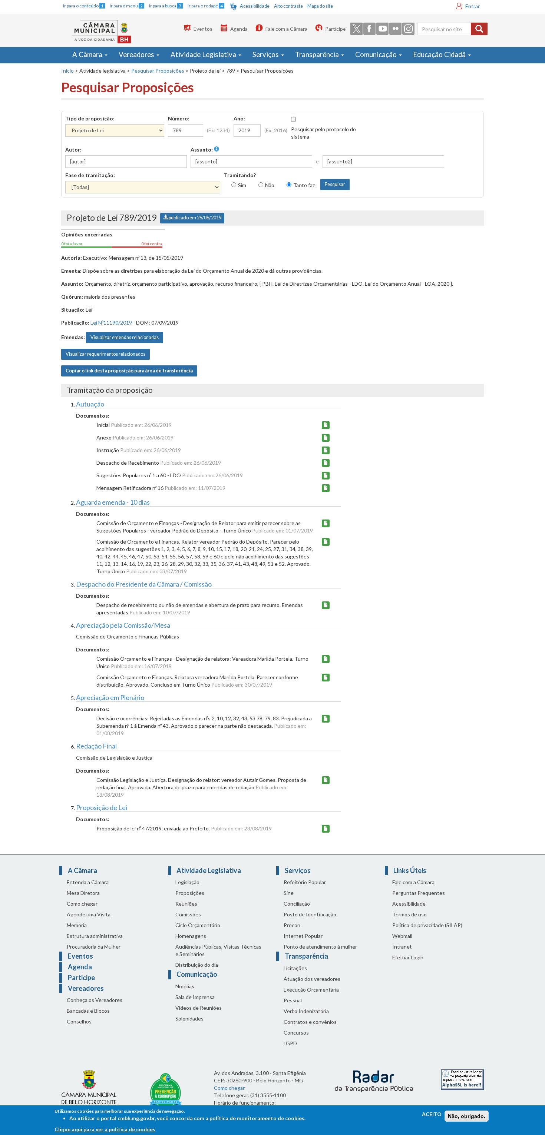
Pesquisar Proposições (157, 70)
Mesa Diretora (83, 893)
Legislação (187, 882)
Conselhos (79, 1021)
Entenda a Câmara (88, 882)
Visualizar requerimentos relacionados (105, 354)
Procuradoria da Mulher (93, 946)
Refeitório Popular (305, 882)
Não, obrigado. (466, 1116)
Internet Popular (303, 936)
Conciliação (297, 903)
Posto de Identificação (310, 914)
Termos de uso (409, 914)
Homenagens (190, 936)
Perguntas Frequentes (418, 893)
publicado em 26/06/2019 (194, 217)
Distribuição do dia (196, 965)
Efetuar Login (407, 957)
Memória (77, 925)
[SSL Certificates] (462, 1079)
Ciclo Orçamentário (197, 925)
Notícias (184, 986)
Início (67, 70)
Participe (335, 29)
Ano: (239, 118)
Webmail (402, 936)
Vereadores (137, 54)
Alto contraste (288, 6)
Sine (289, 893)
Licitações (295, 968)
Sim (242, 185)
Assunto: (202, 149)
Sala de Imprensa (195, 997)
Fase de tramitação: (90, 175)
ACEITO (432, 1114)
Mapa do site (320, 6)
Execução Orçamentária (311, 989)
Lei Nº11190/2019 (111, 322)
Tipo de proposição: (90, 118)
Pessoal (293, 1000)
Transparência (317, 54)
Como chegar (82, 903)
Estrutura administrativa (95, 936)
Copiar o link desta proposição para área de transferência (129, 371)
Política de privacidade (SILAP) (427, 925)
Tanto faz (304, 185)
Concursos (296, 1032)
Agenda (239, 29)
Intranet (402, 946)
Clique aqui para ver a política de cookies (104, 1129)
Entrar (472, 6)
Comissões (188, 914)
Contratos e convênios (310, 1022)
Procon (292, 925)
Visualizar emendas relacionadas (124, 337)
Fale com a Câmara (286, 29)
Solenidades (189, 1018)
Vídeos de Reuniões (198, 1008)
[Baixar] (326, 425)
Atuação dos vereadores (312, 979)
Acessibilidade (254, 6)
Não (269, 185)
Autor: (73, 149)
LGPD (290, 1043)
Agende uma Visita (88, 914)
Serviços (266, 54)
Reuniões (186, 903)
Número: (178, 118)
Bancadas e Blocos (88, 1011)
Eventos (203, 29)
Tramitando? (240, 175)
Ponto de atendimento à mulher (320, 946)
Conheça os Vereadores (94, 1000)
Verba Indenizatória (306, 1011)
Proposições (189, 893)
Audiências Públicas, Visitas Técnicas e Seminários (218, 950)
